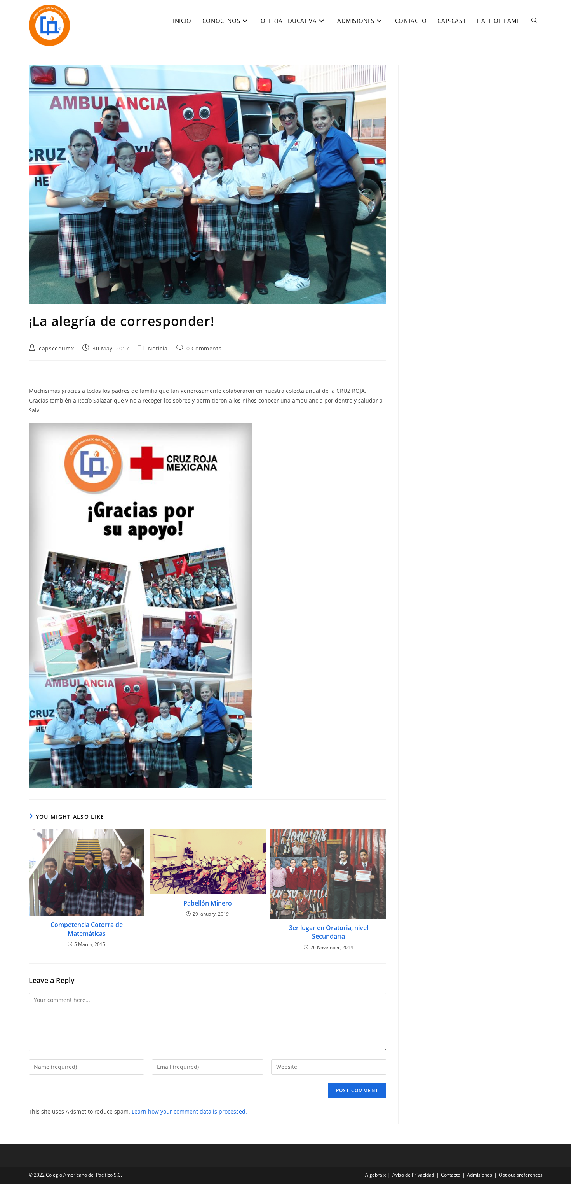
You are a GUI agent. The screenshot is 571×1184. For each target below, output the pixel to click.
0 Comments (203, 348)
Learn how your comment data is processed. (189, 1111)
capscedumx (56, 348)
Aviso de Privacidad (413, 1175)
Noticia (158, 348)
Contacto (450, 1175)
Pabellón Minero (207, 903)
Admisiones (479, 1175)
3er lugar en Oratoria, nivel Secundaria (328, 932)
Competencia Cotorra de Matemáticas (86, 928)
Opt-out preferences (521, 1175)
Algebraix (375, 1175)
